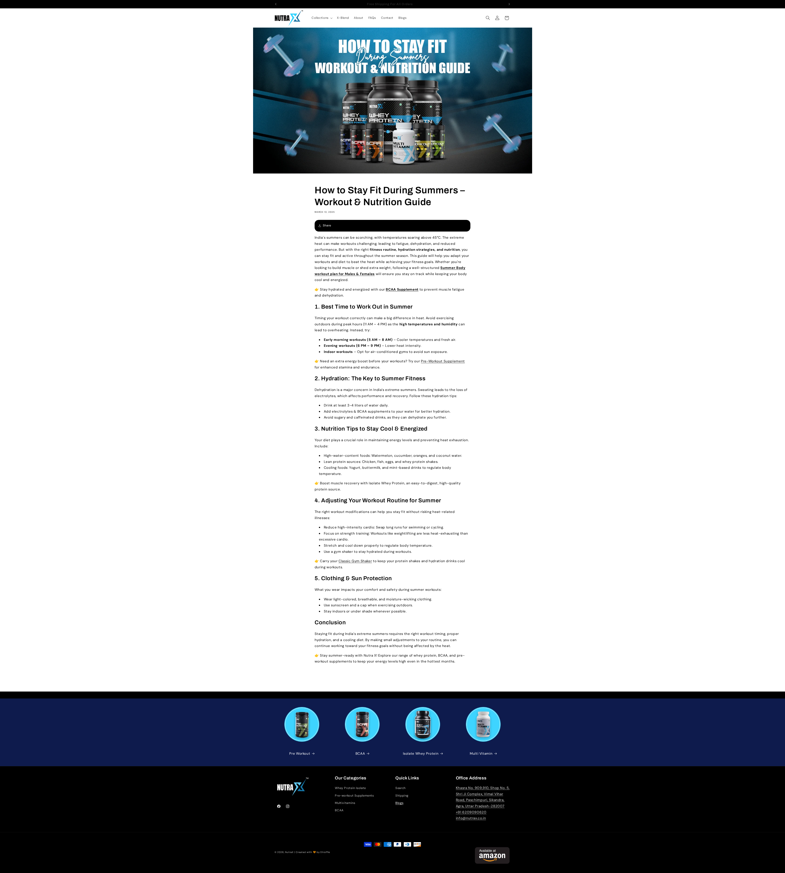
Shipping (401, 796)
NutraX (289, 852)
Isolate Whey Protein (421, 753)
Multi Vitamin (481, 753)
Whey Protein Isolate (350, 788)
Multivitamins (345, 803)
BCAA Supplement (402, 289)
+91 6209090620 (471, 812)
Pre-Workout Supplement (443, 361)
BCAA (360, 753)
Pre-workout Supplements (354, 796)
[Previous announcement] (275, 4)
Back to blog (395, 688)
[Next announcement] (509, 4)
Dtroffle (325, 852)
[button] (321, 17)
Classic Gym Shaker (355, 561)
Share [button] (327, 225)
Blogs (399, 803)
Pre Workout (299, 753)
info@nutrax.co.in (471, 818)
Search (400, 788)
